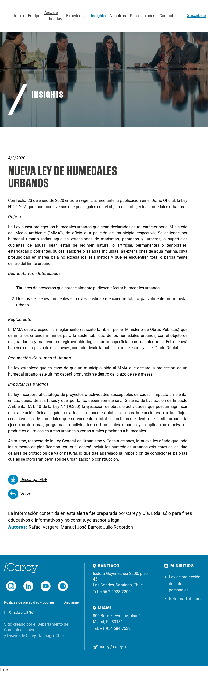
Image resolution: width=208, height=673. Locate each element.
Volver (26, 493)
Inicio (19, 15)
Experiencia (76, 15)
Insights (98, 15)
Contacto (167, 15)
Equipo (34, 15)
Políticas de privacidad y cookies (29, 602)
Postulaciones (142, 15)
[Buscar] (178, 16)
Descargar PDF (33, 479)
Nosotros (118, 15)
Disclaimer (72, 602)
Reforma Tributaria (186, 598)
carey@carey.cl (113, 646)
